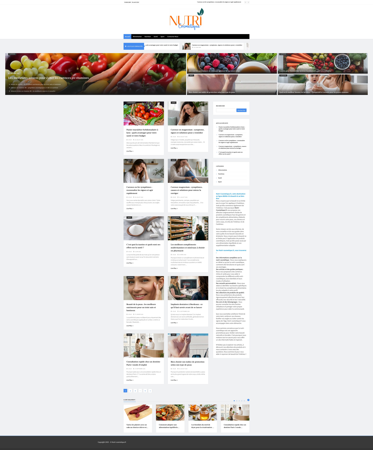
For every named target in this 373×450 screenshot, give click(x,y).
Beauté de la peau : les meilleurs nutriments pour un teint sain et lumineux (141, 307)
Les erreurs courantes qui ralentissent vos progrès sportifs (30, 88)
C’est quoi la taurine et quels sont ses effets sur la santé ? (231, 153)
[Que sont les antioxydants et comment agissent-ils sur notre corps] (232, 63)
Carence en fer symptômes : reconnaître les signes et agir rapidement (139, 190)
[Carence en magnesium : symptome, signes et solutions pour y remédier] (155, 46)
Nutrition (148, 36)
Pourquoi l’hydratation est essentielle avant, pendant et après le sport (33, 91)
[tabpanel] (138, 418)
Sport (162, 36)
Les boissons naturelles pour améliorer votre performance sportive (52, 81)
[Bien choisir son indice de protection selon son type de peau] (232, 84)
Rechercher (220, 106)
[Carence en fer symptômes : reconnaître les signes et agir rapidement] (220, 46)
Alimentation (137, 36)
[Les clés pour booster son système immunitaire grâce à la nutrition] (323, 63)
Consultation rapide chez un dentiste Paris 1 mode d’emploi (235, 427)
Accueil (127, 36)
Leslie (130, 139)
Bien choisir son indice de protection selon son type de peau (212, 92)
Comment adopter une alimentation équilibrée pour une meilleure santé (169, 427)
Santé (156, 36)
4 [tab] (241, 400)
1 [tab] (234, 400)
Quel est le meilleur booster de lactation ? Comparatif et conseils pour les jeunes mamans (313, 92)
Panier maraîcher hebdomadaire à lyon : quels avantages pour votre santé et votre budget (142, 132)
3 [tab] (239, 400)
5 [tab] (244, 400)
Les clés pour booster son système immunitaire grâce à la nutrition (305, 71)
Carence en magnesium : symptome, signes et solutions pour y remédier (186, 45)
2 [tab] (236, 400)
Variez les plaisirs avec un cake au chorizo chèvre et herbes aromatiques (136, 427)
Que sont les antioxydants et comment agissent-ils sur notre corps (214, 71)
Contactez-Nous (172, 36)
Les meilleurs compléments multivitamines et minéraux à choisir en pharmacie (188, 247)
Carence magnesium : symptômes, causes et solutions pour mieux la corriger (217, 2)
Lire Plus (129, 151)
